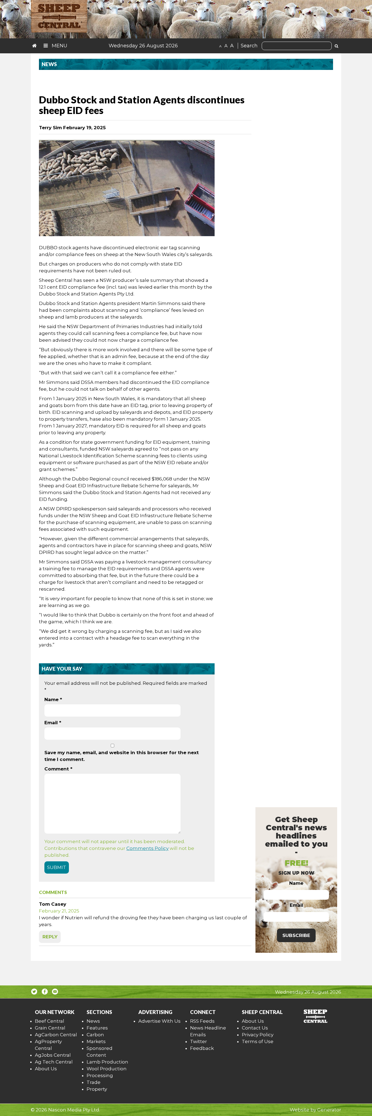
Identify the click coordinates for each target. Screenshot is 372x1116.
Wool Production (107, 1068)
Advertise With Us (159, 1021)
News (93, 1021)
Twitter (198, 1041)
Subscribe (296, 935)
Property (97, 1089)
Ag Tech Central (54, 1062)
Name (53, 699)
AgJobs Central (53, 1055)
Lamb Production (107, 1062)
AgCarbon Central (56, 1034)
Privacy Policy (257, 1034)
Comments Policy (147, 848)
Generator (329, 1109)
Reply (49, 936)
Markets (96, 1041)
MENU (58, 46)
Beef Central (49, 1021)
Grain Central (50, 1028)
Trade (93, 1082)
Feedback (202, 1048)
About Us (46, 1068)
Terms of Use (257, 1041)
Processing (100, 1075)
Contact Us (255, 1028)
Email (52, 722)
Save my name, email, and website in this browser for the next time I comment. (121, 756)
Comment (58, 769)
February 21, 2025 (59, 911)
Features (97, 1028)
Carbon (95, 1034)
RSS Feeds (202, 1021)
